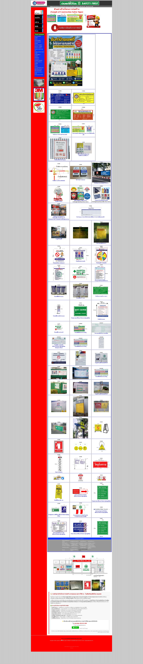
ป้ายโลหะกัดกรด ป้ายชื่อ (39, 74)
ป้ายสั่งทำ (36, 66)
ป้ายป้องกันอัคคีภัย (38, 40)
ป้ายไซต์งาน (75, 646)
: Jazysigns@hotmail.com (88, 640)
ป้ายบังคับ (36, 43)
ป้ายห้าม (36, 39)
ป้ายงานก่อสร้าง (65, 543)
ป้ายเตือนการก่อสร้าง (91, 543)
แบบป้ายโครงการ (83, 541)
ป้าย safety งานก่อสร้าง (66, 545)
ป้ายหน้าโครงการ (91, 544)
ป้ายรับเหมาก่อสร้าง (91, 545)
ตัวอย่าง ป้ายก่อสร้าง (65, 544)
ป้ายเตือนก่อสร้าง (74, 544)
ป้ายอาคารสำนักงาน (38, 61)
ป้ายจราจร (69, 646)
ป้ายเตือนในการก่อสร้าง (74, 543)
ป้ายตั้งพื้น (36, 63)
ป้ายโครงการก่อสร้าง (38, 47)
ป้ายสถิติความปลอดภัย (38, 60)
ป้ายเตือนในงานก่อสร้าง (74, 541)
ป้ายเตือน (36, 37)
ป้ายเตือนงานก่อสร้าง (74, 545)
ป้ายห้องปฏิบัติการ (38, 54)
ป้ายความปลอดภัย (38, 36)
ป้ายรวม (36, 64)
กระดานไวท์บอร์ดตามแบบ (39, 67)
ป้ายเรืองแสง (37, 57)
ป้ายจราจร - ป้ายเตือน (38, 46)
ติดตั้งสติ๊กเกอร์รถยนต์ (38, 69)
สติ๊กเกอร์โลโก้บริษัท (38, 70)
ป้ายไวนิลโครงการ (91, 541)
